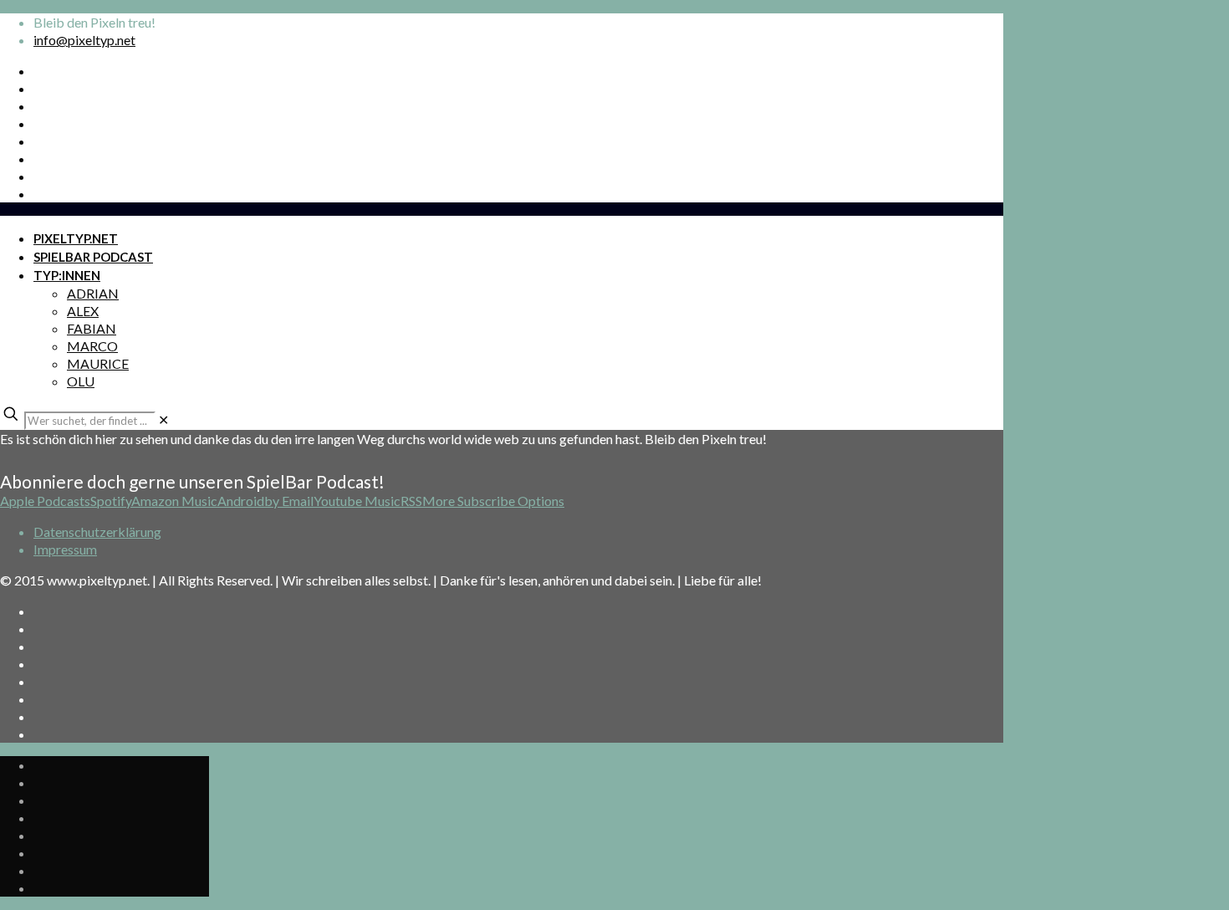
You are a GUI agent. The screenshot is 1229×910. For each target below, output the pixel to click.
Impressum (65, 549)
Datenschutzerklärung (97, 531)
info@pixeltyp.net (84, 40)
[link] (163, 419)
